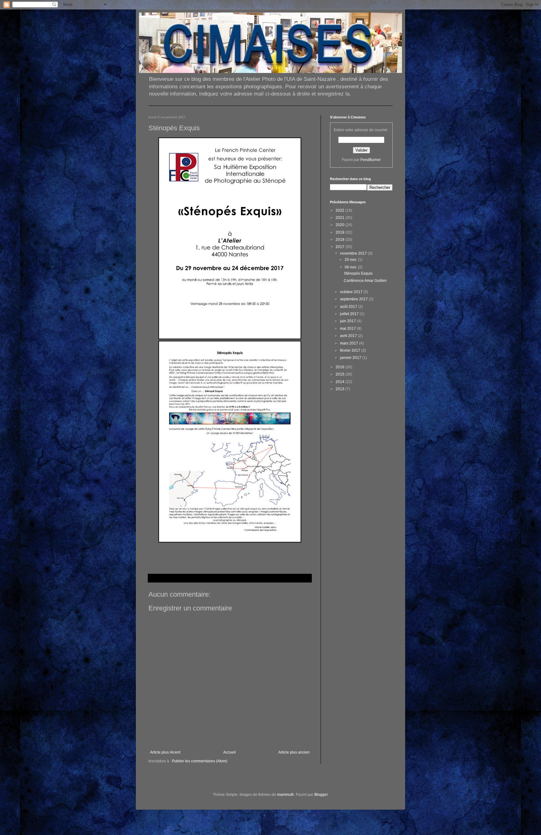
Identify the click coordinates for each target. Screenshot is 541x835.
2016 (340, 367)
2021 (340, 217)
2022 (340, 210)
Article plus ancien (294, 752)
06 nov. (351, 267)
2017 (340, 247)
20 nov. (351, 259)
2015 (340, 374)
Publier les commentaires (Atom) (199, 761)
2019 (340, 232)
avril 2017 (349, 336)
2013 (340, 389)
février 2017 (350, 350)
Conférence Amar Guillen (365, 280)
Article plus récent (165, 752)
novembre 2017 (354, 253)
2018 (340, 239)
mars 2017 (349, 343)
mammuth (285, 794)
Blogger (320, 794)
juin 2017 (348, 321)
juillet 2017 (350, 314)
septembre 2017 (354, 299)
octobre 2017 (351, 292)
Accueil (229, 752)
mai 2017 (348, 328)
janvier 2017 (351, 357)
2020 (340, 225)
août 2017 (349, 306)
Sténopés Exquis (358, 273)
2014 (340, 382)
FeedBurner (370, 160)
